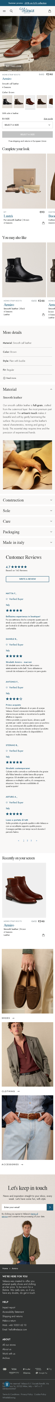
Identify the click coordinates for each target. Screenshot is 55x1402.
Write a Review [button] (27, 579)
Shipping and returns (12, 1316)
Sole (6, 510)
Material (10, 389)
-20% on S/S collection (35, 3)
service (5, 1216)
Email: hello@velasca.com (14, 1329)
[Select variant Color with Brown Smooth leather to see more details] (30, 102)
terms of (34, 1213)
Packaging (11, 532)
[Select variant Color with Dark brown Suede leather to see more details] (42, 101)
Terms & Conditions (10, 1394)
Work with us (8, 1353)
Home (5, 1268)
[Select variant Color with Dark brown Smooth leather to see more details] (19, 101)
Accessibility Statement (13, 1312)
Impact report (8, 1307)
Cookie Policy (40, 1394)
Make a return (9, 1320)
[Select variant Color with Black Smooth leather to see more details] (7, 101)
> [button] (36, 840)
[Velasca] (27, 11)
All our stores (9, 1345)
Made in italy (13, 542)
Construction (13, 500)
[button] (4, 11)
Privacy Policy (27, 1394)
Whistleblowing (8, 1397)
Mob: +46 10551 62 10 (14, 1325)
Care (7, 521)
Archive (6, 1358)
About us (6, 1349)
